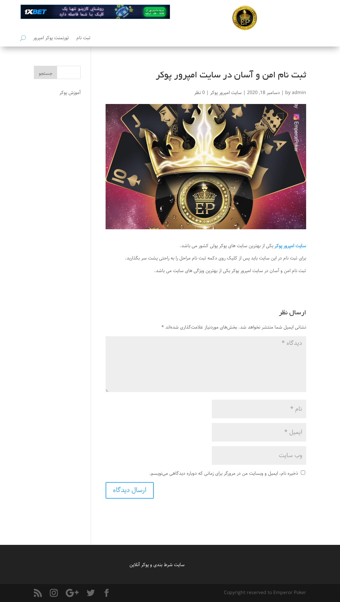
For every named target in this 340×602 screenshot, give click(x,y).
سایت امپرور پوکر (226, 93)
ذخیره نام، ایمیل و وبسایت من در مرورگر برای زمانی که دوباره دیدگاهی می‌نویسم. (223, 473)
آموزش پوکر (70, 93)
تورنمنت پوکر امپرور (51, 39)
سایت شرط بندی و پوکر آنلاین (157, 565)
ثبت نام (83, 39)
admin (299, 93)
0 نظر (199, 93)
